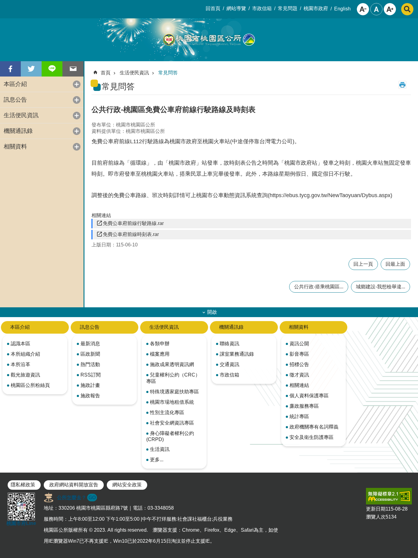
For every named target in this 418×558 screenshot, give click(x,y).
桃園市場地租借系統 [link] (172, 402)
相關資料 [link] (15, 146)
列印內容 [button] (402, 85)
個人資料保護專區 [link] (309, 395)
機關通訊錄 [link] (18, 131)
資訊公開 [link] (299, 343)
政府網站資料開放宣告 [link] (73, 484)
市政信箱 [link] (262, 8)
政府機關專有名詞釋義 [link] (313, 426)
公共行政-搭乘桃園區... (318, 286)
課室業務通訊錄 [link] (237, 354)
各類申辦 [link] (160, 343)
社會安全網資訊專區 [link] (172, 422)
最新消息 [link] (90, 343)
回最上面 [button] (395, 264)
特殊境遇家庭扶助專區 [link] (174, 391)
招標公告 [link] (299, 364)
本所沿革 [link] (20, 364)
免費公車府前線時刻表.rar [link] (131, 234)
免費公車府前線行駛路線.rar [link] (133, 223)
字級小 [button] (363, 9)
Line (52, 69)
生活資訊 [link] (160, 449)
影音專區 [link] (299, 354)
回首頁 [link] (213, 8)
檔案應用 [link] (160, 354)
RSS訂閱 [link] (90, 374)
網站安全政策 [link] (127, 484)
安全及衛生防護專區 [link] (311, 437)
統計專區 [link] (299, 416)
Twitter (31, 69)
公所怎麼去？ (76, 497)
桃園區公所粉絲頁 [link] (30, 385)
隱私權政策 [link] (23, 484)
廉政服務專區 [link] (304, 406)
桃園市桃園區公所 (209, 40)
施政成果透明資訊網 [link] (172, 364)
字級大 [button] (390, 9)
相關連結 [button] (101, 215)
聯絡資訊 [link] (229, 343)
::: (5, 5)
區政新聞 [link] (90, 354)
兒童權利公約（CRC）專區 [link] (173, 378)
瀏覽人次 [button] (376, 516)
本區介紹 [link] (15, 84)
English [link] (342, 8)
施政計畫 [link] (90, 385)
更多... (156, 459)
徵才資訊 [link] (299, 374)
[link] (389, 496)
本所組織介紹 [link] (25, 354)
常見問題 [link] (287, 8)
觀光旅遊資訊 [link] (25, 374)
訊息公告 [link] (15, 99)
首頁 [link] (105, 72)
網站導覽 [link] (236, 8)
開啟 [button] (212, 312)
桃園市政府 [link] (316, 8)
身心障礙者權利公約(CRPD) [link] (170, 436)
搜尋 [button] (407, 9)
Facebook (10, 69)
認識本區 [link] (20, 343)
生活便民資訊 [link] (21, 115)
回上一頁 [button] (363, 264)
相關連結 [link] (299, 385)
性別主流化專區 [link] (167, 412)
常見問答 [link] (168, 72)
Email (72, 69)
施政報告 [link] (90, 395)
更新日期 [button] (376, 508)
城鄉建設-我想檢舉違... (380, 286)
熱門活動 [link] (90, 364)
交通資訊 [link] (229, 364)
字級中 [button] (376, 9)
